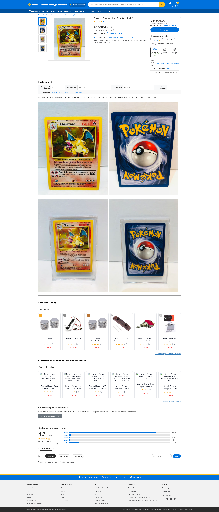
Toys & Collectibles (49, 15)
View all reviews (46, 448)
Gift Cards (64, 500)
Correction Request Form (50, 416)
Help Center (108, 477)
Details (167, 68)
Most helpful (78, 456)
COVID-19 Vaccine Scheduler (104, 488)
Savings (52, 11)
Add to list (158, 72)
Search (176, 456)
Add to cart (164, 30)
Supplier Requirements (34, 504)
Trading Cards (60, 15)
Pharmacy (91, 11)
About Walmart (32, 488)
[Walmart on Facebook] (163, 499)
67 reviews (109, 22)
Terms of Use (132, 488)
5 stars (66, 432)
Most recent (50, 456)
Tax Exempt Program (101, 504)
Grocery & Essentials (64, 11)
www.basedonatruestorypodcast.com (121, 37)
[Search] (162, 4)
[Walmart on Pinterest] (175, 499)
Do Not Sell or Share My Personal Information (142, 500)
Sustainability (31, 500)
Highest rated (64, 456)
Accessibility (99, 497)
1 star (66, 442)
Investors (30, 497)
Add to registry (172, 72)
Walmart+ (64, 497)
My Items (108, 11)
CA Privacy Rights (134, 494)
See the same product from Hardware (168, 354)
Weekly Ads (137, 477)
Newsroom (30, 494)
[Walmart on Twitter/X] (167, 499)
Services (45, 11)
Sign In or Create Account (89, 477)
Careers (99, 11)
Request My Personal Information (139, 497)
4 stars (66, 435)
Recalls (97, 494)
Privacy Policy (132, 491)
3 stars (66, 437)
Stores (63, 491)
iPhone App (165, 488)
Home (40, 15)
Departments (35, 11)
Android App (166, 491)
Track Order (123, 477)
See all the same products (172, 401)
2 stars (66, 440)
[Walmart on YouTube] (171, 499)
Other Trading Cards (71, 15)
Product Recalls (100, 500)
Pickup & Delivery (79, 11)
